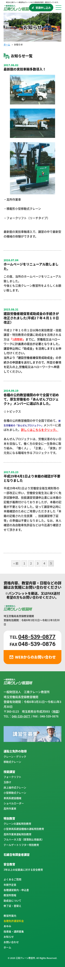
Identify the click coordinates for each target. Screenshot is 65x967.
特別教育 (9, 818)
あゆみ (7, 926)
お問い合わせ (11, 942)
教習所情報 (10, 895)
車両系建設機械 (12, 798)
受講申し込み (43, 7)
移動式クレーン (12, 761)
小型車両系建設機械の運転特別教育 (24, 829)
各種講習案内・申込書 (16, 890)
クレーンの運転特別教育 (17, 823)
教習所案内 (10, 915)
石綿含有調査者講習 (17, 854)
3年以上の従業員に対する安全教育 (23, 869)
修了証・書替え (12, 905)
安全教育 (9, 864)
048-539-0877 (36, 636)
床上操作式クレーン (15, 787)
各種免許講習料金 (14, 921)
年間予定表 (10, 884)
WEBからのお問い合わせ (35, 657)
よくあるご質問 (12, 879)
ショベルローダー (14, 803)
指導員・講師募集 (14, 931)
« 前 (15, 563)
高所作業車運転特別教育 (17, 834)
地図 (55, 711)
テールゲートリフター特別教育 (21, 845)
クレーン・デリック (15, 756)
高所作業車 (10, 808)
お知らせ (9, 936)
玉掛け (7, 782)
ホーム (7, 44)
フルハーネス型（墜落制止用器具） (24, 839)
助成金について (12, 900)
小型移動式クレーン (15, 792)
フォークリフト (12, 777)
